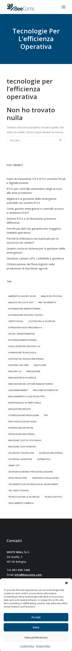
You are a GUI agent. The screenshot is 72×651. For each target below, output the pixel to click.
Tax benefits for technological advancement (33, 484)
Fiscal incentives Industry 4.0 (24, 346)
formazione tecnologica (22, 352)
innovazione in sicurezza (22, 377)
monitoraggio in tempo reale (24, 402)
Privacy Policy (43, 646)
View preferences (36, 637)
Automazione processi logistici (25, 315)
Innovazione (33, 371)
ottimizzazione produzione (23, 415)
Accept (36, 617)
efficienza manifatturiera (22, 340)
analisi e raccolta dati (20, 302)
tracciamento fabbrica (21, 503)
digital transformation (21, 333)
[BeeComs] (21, 7)
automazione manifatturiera (24, 308)
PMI (46, 415)
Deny (36, 627)
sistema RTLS (43, 459)
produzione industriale (21, 434)
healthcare (40, 365)
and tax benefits (47, 302)
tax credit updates (18, 490)
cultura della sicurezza (41, 321)
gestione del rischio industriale (26, 358)
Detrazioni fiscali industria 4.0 (25, 327)
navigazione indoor (19, 409)
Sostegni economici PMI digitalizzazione (30, 471)
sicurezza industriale (51, 452)
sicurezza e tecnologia (21, 452)
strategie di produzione (45, 478)
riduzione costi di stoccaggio (25, 440)
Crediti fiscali (15, 321)
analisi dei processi (51, 296)
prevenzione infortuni (20, 427)
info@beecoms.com (28, 574)
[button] (66, 583)
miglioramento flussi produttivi (26, 396)
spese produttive (17, 478)
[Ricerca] (36, 140)
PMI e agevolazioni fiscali (22, 421)
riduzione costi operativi (22, 446)
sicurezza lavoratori (20, 459)
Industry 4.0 (14, 371)
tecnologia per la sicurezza (24, 496)
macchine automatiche (45, 390)
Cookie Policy (27, 646)
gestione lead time (18, 365)
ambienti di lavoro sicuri (22, 296)
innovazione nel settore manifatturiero (30, 383)
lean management (18, 390)
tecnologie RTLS (53, 496)
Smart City (14, 465)
